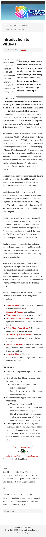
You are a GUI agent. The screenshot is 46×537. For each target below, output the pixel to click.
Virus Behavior (32, 456)
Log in (27, 533)
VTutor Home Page (23, 447)
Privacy (22, 29)
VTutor (17, 511)
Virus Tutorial (9, 29)
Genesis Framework (33, 530)
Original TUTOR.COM (19, 25)
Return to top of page (23, 527)
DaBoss (23, 50)
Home (5, 25)
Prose (21, 530)
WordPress (20, 533)
